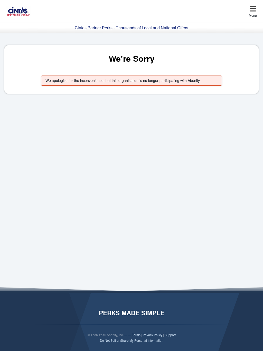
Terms (136, 334)
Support (170, 334)
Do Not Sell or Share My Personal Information (131, 340)
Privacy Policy (152, 334)
